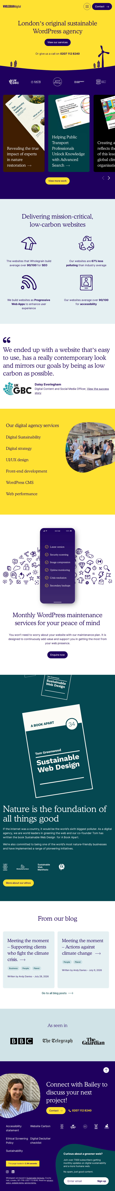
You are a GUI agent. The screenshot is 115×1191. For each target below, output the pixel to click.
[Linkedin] (13, 1171)
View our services (57, 42)
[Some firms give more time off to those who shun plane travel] (22, 1041)
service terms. (30, 1183)
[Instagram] (7, 1171)
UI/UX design (17, 459)
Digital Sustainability (23, 437)
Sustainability (14, 1150)
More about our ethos (18, 882)
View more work (57, 180)
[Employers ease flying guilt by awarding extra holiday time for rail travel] (57, 1041)
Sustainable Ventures (35, 1178)
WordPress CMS (20, 482)
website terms (18, 1183)
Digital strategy (19, 448)
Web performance (21, 493)
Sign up (101, 1181)
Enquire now (57, 654)
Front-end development (26, 471)
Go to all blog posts (54, 993)
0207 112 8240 (81, 1110)
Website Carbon (40, 1126)
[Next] (109, 178)
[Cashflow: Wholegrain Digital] (93, 1041)
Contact (100, 6)
